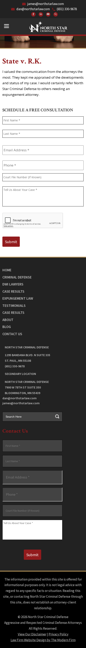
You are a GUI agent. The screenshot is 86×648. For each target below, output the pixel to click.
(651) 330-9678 (67, 9)
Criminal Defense (17, 277)
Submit (11, 241)
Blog (6, 326)
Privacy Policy (58, 634)
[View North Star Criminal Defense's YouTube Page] (48, 14)
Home (6, 270)
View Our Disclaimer (32, 634)
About (7, 319)
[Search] (55, 14)
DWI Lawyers (12, 284)
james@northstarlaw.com (45, 4)
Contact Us (12, 334)
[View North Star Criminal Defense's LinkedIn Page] (41, 14)
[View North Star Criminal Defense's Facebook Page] (33, 14)
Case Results (13, 291)
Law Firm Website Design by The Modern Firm (43, 640)
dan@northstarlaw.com (33, 9)
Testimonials (14, 305)
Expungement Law (17, 298)
